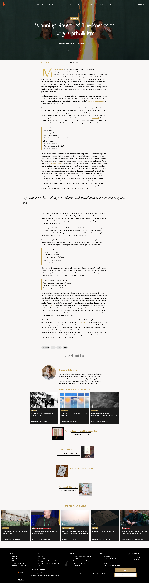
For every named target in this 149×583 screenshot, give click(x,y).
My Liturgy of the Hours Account (49, 563)
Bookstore (92, 4)
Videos (14, 556)
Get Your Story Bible (68, 490)
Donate (102, 4)
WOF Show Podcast (18, 561)
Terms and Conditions (110, 558)
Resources (81, 4)
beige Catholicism (56, 163)
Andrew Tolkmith (66, 43)
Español (138, 562)
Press (105, 563)
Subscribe (41, 558)
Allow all (125, 570)
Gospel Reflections (18, 563)
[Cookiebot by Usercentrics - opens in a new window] (20, 580)
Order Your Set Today (81, 434)
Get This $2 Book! (81, 472)
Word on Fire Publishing (81, 561)
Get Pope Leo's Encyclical (68, 453)
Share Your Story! (79, 563)
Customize (125, 574)
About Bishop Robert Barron (82, 556)
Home (42, 63)
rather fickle (95, 118)
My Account (139, 4)
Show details (34, 580)
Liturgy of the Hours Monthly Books (50, 561)
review (65, 347)
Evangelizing (46, 347)
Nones (59, 347)
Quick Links (77, 565)
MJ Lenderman (58, 69)
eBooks (40, 565)
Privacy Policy (107, 556)
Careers (105, 561)
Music (53, 347)
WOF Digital (137, 559)
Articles (39, 4)
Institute (63, 4)
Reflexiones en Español (19, 565)
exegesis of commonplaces (95, 101)
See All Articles (74, 356)
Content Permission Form (111, 565)
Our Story (76, 558)
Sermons (15, 558)
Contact (105, 554)
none (51, 305)
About (72, 4)
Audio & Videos (51, 4)
